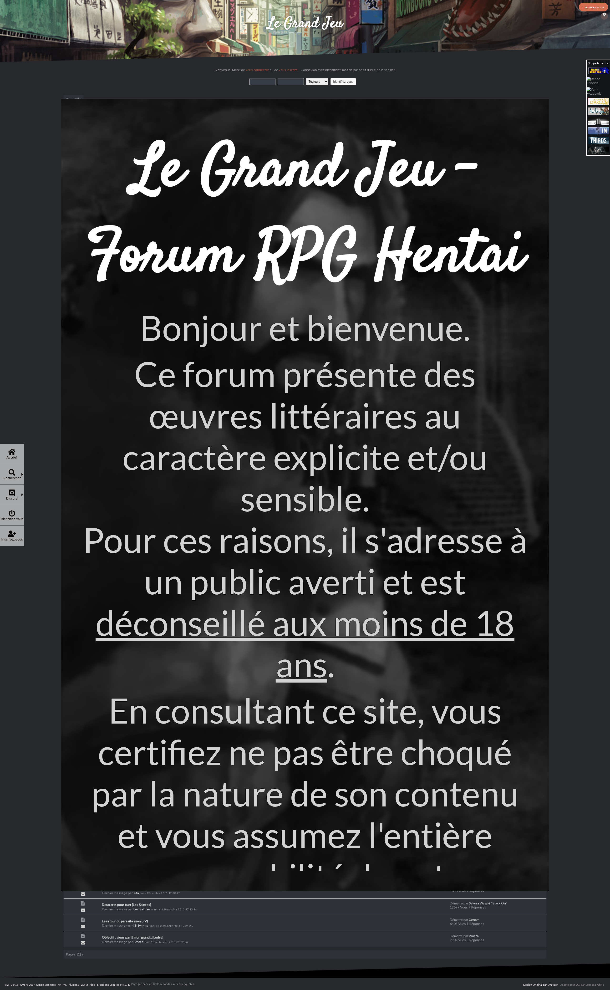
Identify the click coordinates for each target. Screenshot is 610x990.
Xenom (474, 920)
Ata (136, 893)
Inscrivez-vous (593, 7)
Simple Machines (46, 984)
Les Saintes (142, 909)
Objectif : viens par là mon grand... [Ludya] (132, 937)
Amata (138, 942)
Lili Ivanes (140, 926)
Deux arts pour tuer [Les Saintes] (126, 905)
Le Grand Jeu (305, 24)
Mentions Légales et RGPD (113, 984)
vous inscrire (288, 70)
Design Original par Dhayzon (540, 984)
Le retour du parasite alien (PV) (125, 921)
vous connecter (257, 70)
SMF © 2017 (27, 984)
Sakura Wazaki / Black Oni (488, 903)
